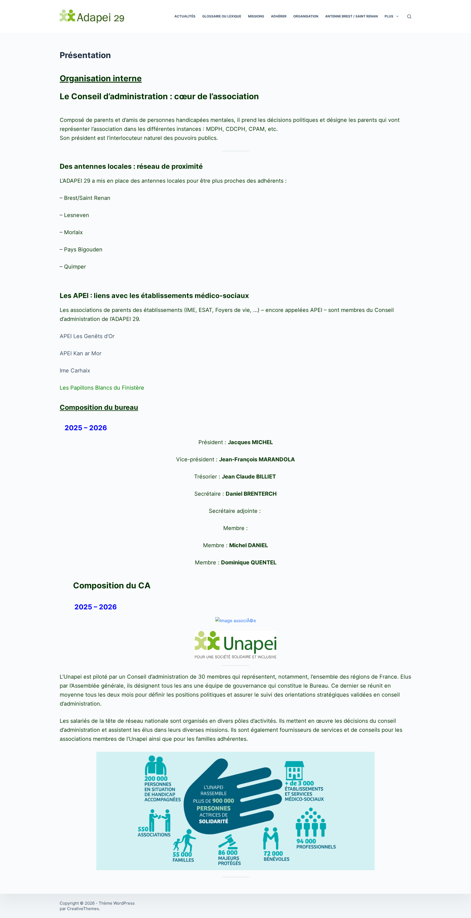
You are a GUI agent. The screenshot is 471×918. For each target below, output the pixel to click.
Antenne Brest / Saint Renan (351, 16)
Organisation (305, 16)
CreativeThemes (83, 908)
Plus (389, 16)
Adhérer (278, 16)
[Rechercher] (409, 16)
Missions (256, 16)
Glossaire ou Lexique (221, 16)
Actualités (184, 16)
